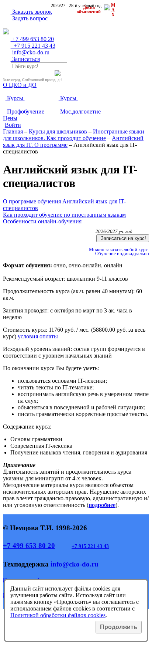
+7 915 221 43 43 (90, 546)
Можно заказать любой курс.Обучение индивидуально (118, 252)
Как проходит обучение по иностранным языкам (64, 215)
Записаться (25, 59)
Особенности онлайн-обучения (42, 221)
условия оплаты (38, 336)
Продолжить (118, 627)
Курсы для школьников (58, 131)
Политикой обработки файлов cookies (58, 615)
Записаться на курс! (122, 238)
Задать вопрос (29, 18)
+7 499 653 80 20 (29, 545)
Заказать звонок (31, 12)
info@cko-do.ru (30, 52)
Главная (13, 131)
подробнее (102, 505)
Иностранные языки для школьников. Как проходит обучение (73, 134)
